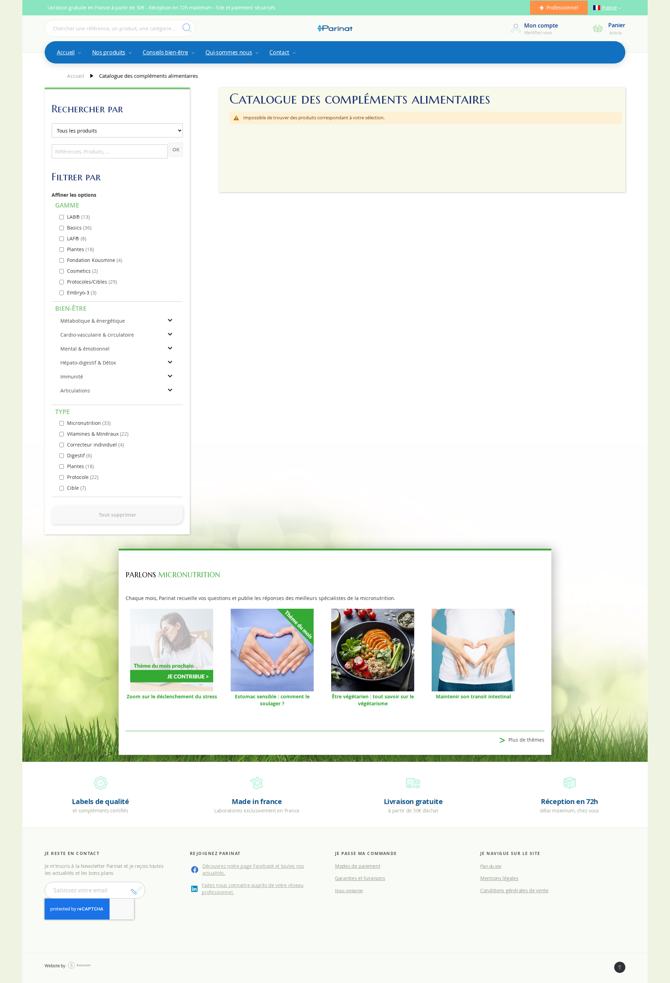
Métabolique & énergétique (92, 320)
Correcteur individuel (92, 444)
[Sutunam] (79, 965)
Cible (73, 488)
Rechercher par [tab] (87, 108)
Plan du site (490, 866)
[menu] (335, 52)
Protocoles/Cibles (88, 281)
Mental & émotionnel (85, 348)
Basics (75, 227)
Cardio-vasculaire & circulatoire (97, 334)
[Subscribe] (136, 890)
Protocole (78, 477)
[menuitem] (68, 52)
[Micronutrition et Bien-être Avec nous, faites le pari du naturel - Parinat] (335, 28)
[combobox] (120, 28)
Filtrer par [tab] (76, 176)
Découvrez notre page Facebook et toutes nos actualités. (253, 869)
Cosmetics (79, 271)
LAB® (74, 216)
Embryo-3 (79, 292)
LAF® (74, 238)
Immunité (71, 376)
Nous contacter (349, 890)
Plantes (76, 249)
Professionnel (562, 7)
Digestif (76, 455)
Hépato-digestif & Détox (88, 362)
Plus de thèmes (521, 740)
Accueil (76, 75)
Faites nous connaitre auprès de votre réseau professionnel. (253, 888)
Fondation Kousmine (92, 260)
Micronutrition (84, 423)
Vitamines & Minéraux (93, 433)
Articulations (75, 390)
